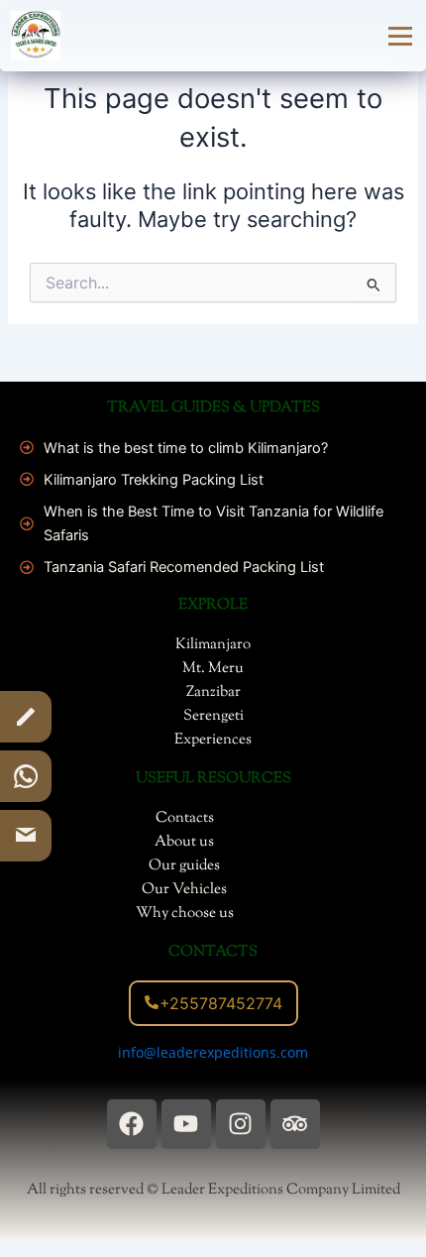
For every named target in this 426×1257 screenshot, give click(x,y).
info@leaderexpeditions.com (213, 1052)
